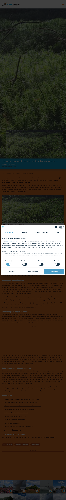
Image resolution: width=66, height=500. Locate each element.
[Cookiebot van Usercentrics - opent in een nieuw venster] (56, 227)
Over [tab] (57, 232)
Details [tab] (24, 232)
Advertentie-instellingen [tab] (41, 232)
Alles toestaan (54, 271)
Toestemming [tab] (9, 232)
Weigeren (12, 271)
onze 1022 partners (12, 241)
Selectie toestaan (33, 271)
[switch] (24, 264)
